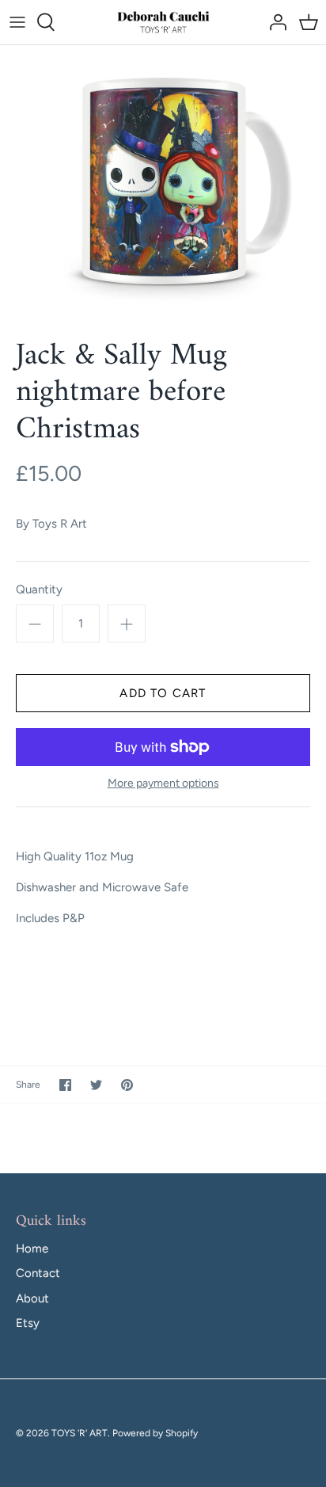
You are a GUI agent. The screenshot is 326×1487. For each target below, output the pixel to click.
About (32, 1298)
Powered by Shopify (155, 1433)
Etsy (28, 1323)
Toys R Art (59, 524)
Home (32, 1248)
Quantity (39, 589)
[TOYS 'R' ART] (163, 22)
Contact (38, 1273)
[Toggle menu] (17, 22)
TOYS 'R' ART (79, 1433)
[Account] (273, 22)
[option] (163, 180)
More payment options (163, 783)
